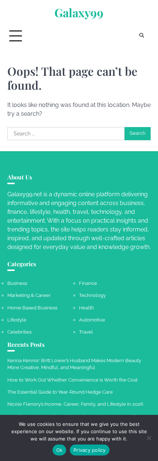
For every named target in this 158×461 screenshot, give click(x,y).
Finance (88, 283)
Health (86, 308)
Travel (86, 332)
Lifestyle (16, 320)
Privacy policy (89, 450)
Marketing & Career (29, 295)
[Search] (141, 35)
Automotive (92, 320)
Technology (92, 295)
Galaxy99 (79, 12)
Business (17, 283)
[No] (148, 438)
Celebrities (19, 332)
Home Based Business (32, 308)
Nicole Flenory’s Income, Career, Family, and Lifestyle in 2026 (75, 404)
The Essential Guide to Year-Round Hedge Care (60, 392)
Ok (59, 450)
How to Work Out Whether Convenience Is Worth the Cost (72, 380)
